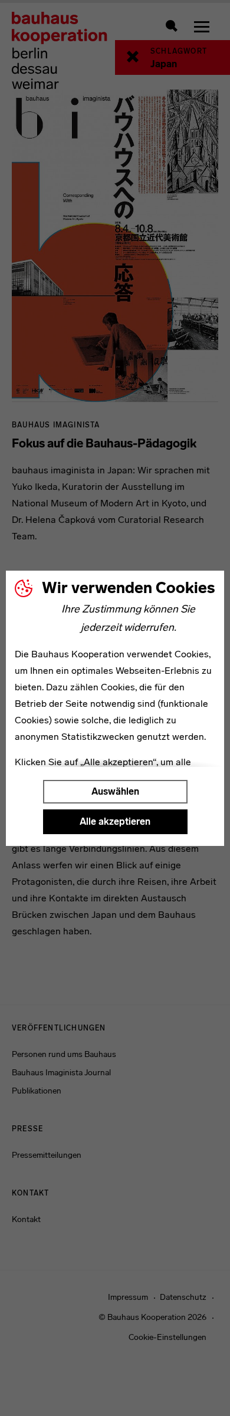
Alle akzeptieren (115, 821)
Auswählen (115, 791)
